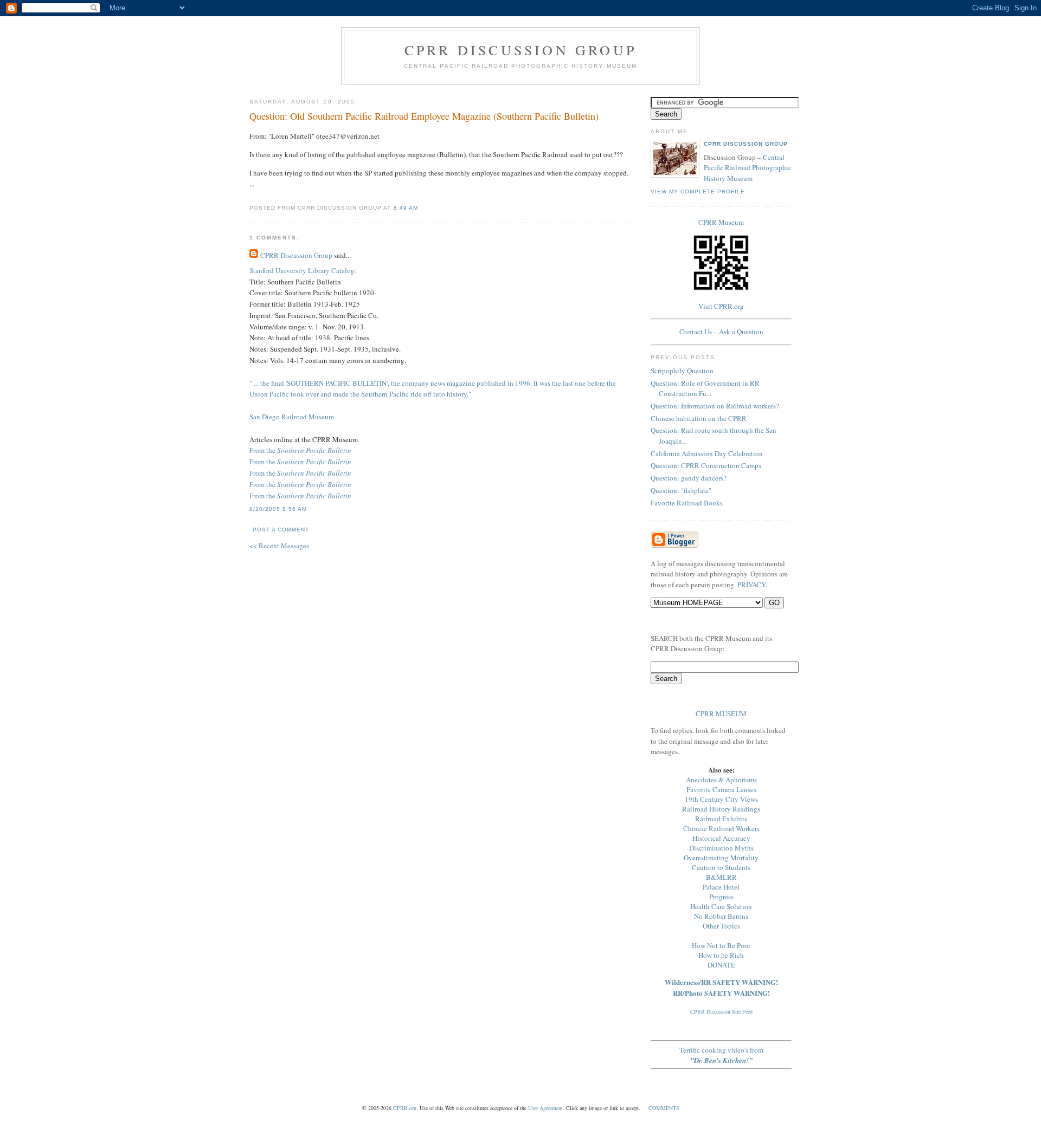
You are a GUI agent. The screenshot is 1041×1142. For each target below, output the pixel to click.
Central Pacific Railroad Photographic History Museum (748, 167)
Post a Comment (281, 530)
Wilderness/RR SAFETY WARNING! (721, 982)
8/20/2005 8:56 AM (278, 509)
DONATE (721, 965)
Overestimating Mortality (721, 857)
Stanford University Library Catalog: (303, 270)
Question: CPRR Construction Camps (706, 465)
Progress (721, 896)
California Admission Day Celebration (707, 453)
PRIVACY (751, 584)
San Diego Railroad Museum (291, 416)
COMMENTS (663, 1108)
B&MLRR (721, 877)
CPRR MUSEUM (721, 713)
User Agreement (545, 1108)
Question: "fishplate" (681, 490)
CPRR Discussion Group (520, 50)
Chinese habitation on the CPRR (699, 418)
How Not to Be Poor (721, 945)
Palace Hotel (721, 887)
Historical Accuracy (721, 838)
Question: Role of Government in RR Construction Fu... (705, 388)
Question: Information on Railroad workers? (715, 406)
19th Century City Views (721, 799)
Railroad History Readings (721, 809)
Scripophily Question (682, 370)
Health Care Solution (721, 906)
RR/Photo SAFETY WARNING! (721, 993)
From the (300, 450)
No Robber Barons (721, 916)
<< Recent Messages (279, 545)
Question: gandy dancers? (689, 478)
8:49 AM (406, 208)
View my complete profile (698, 191)
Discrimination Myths (721, 848)
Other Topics (721, 926)
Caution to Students (721, 867)
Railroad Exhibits (721, 818)
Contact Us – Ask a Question (721, 331)
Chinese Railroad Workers (721, 828)
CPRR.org (404, 1108)
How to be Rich (721, 955)
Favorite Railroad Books (687, 503)
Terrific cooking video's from (721, 1055)
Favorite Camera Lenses (721, 789)
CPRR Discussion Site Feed (721, 1011)
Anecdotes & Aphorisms (721, 779)
